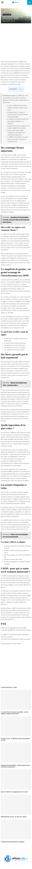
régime (11, 105)
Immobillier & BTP (7, 14)
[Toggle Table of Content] (20, 89)
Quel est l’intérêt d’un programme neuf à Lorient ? (15, 792)
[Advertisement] (16, 43)
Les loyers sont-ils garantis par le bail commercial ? (15, 640)
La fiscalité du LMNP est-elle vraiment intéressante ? (16, 631)
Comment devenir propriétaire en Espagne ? (13, 841)
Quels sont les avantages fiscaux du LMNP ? (14, 628)
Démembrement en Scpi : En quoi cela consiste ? (14, 816)
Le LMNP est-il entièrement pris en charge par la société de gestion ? (15, 636)
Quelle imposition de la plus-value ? (11, 643)
